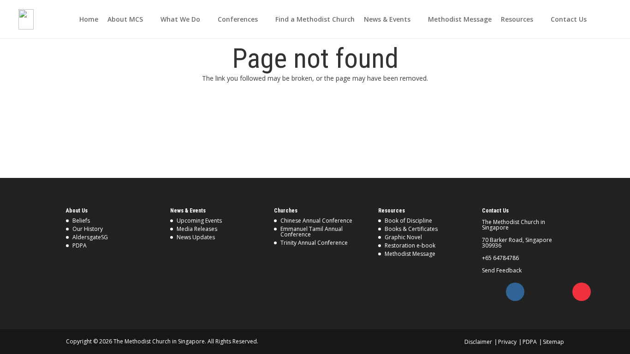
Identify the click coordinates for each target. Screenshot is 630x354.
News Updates (196, 237)
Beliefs (81, 220)
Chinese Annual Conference (316, 220)
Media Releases (197, 229)
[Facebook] (493, 292)
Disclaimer (478, 342)
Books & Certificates (411, 229)
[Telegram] (537, 292)
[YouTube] (581, 292)
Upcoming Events (199, 220)
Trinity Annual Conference (314, 243)
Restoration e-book (410, 245)
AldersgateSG (90, 237)
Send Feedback (502, 270)
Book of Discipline (408, 220)
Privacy (507, 342)
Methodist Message (410, 254)
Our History (87, 229)
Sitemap (553, 342)
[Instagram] (515, 292)
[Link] (26, 19)
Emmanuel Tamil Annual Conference (311, 231)
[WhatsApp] (559, 292)
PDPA (79, 245)
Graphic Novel (403, 237)
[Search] (607, 19)
